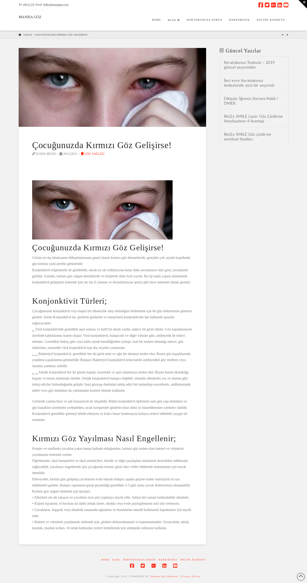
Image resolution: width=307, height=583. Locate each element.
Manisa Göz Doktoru (164, 576)
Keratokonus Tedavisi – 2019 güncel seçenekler (249, 65)
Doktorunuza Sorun (139, 559)
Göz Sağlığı (94, 154)
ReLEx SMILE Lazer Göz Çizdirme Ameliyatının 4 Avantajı (253, 119)
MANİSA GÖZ (30, 17)
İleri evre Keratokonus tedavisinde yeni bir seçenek (249, 83)
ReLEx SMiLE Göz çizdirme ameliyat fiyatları (247, 137)
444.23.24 (28, 4)
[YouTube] (286, 5)
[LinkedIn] (279, 5)
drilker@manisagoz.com (56, 4)
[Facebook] (260, 5)
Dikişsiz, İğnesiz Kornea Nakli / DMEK (251, 101)
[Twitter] (267, 5)
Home (105, 559)
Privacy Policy (190, 576)
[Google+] (273, 5)
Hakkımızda (168, 559)
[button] (302, 4)
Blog (116, 559)
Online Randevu (193, 559)
